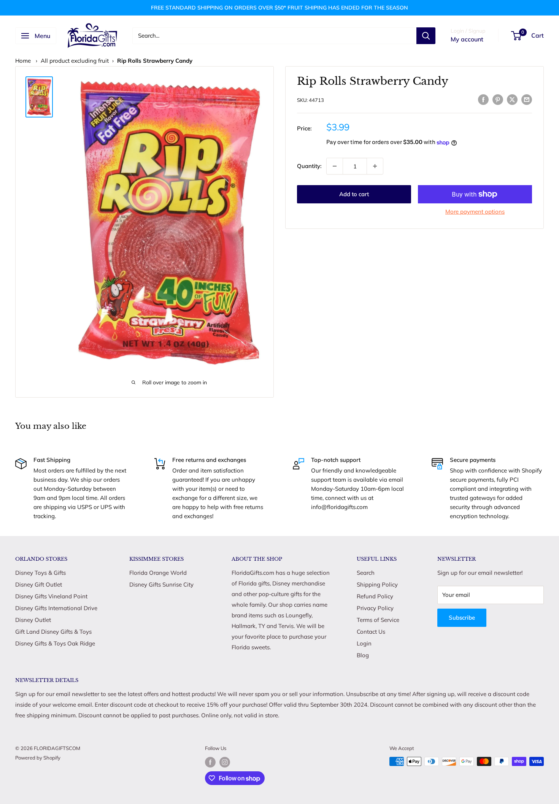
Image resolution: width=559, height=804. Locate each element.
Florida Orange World (158, 572)
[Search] (425, 35)
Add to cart (354, 194)
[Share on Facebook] (483, 99)
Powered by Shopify (37, 758)
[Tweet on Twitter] (512, 99)
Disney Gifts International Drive (56, 608)
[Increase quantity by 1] (375, 166)
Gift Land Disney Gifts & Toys (53, 631)
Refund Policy (375, 596)
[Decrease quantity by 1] (335, 166)
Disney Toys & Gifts (40, 572)
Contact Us (371, 631)
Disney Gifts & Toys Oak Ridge (55, 643)
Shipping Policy (377, 584)
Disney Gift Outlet (38, 584)
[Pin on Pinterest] (497, 99)
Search (366, 572)
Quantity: (309, 166)
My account (467, 39)
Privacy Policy (375, 608)
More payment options (475, 211)
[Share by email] (526, 99)
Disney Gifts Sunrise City (161, 584)
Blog (363, 655)
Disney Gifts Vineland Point (51, 596)
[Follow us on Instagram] (224, 762)
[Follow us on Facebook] (210, 762)
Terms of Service (378, 619)
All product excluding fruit (75, 60)
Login (364, 643)
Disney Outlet (33, 619)
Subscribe (462, 617)
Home (23, 60)
